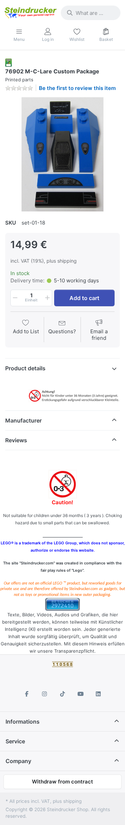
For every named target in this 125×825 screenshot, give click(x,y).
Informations (23, 721)
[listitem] (62, 154)
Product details (25, 368)
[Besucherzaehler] (62, 604)
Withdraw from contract (62, 781)
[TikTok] (62, 693)
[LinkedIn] (98, 693)
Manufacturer (23, 420)
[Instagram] (44, 693)
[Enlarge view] (62, 154)
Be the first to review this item (77, 88)
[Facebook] (26, 693)
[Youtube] (80, 693)
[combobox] (90, 13)
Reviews (16, 440)
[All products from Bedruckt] (8, 62)
